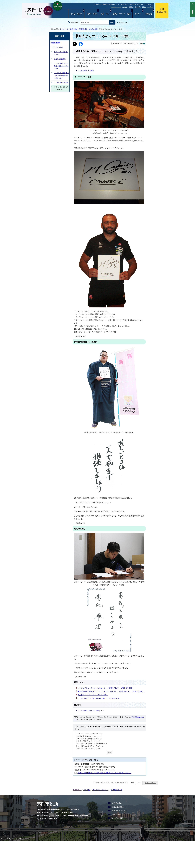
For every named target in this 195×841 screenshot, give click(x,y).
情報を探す (75, 22)
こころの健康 (93, 29)
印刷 (141, 43)
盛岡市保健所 (83, 29)
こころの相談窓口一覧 (86, 70)
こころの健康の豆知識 (61, 82)
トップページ (64, 29)
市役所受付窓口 (118, 807)
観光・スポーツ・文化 (122, 14)
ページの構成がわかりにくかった (90, 739)
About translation (116, 7)
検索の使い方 (123, 22)
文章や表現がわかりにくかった (89, 741)
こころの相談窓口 (60, 59)
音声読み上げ (124, 4)
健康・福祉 (105, 14)
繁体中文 (137, 7)
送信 (109, 752)
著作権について (116, 790)
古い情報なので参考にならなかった (91, 746)
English (124, 7)
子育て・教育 (91, 14)
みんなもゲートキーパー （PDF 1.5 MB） (93, 695)
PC (139, 783)
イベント (137, 14)
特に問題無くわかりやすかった (89, 748)
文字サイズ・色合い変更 (136, 4)
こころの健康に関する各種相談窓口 (91, 710)
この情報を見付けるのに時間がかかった (92, 743)
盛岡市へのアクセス (119, 810)
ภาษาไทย (150, 7)
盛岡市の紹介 (117, 814)
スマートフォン (150, 783)
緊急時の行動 (162, 12)
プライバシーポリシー (100, 790)
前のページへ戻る (102, 783)
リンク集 (86, 790)
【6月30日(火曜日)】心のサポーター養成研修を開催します (61, 75)
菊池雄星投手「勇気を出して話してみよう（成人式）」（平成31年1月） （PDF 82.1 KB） (111, 691)
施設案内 (105, 4)
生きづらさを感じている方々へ (61, 53)
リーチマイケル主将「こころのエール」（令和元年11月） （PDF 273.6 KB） (106, 688)
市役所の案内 (117, 803)
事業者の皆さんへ (114, 4)
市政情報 (148, 14)
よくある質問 (97, 4)
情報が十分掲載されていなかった (90, 736)
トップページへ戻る (120, 783)
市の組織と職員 (118, 818)
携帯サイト (77, 790)
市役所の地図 (72, 809)
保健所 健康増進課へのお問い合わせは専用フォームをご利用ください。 (104, 773)
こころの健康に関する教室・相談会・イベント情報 (61, 65)
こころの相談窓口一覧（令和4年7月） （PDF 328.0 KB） (99, 698)
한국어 (144, 7)
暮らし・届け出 (76, 14)
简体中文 (130, 7)
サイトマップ (149, 4)
